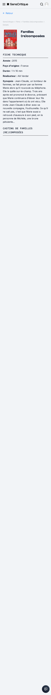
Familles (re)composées (33, 22)
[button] (46, 4)
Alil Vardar (23, 76)
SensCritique (8, 22)
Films (18, 22)
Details (6, 25)
